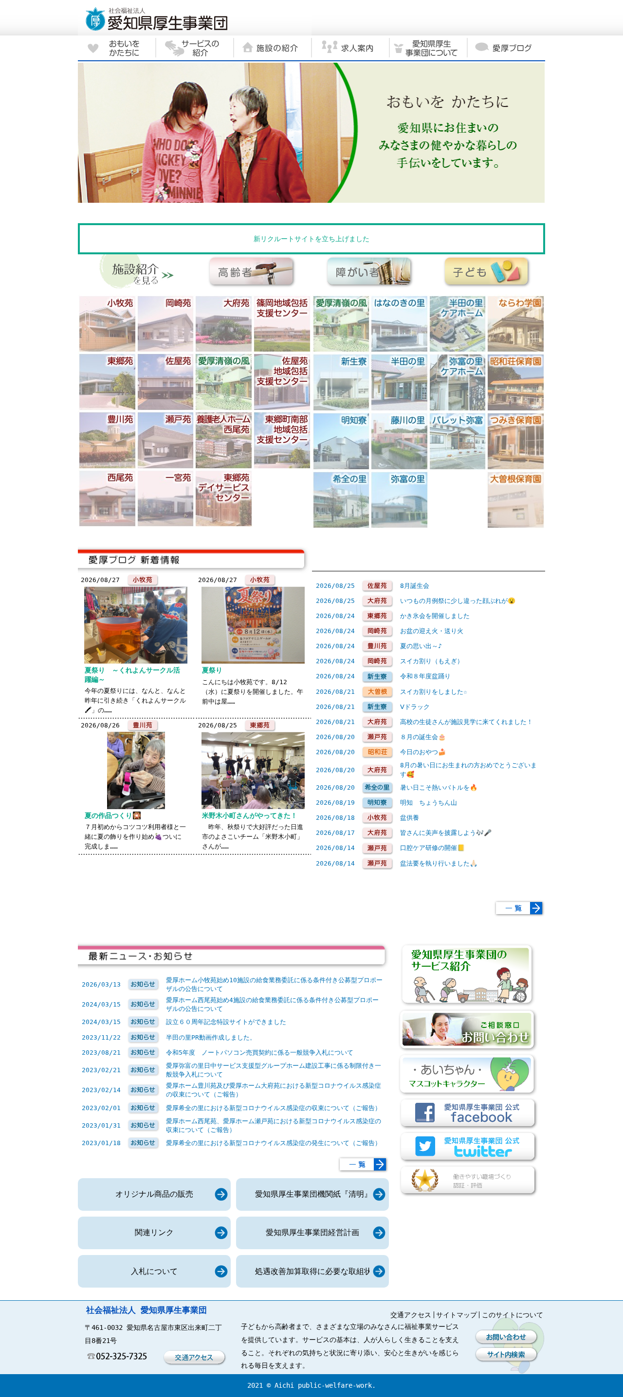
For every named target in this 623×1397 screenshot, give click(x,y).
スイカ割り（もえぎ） (431, 661)
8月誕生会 (414, 585)
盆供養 (409, 817)
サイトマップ (456, 1314)
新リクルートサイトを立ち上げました (311, 239)
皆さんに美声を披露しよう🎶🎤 (446, 832)
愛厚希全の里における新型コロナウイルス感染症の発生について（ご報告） (273, 1143)
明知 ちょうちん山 (428, 802)
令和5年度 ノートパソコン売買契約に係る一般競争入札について (259, 1052)
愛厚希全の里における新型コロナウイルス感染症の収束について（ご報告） (273, 1108)
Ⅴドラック (415, 706)
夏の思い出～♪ (421, 646)
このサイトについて (512, 1314)
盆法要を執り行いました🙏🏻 (438, 863)
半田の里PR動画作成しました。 (211, 1037)
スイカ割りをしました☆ (433, 691)
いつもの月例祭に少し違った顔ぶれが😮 (457, 600)
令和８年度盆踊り (425, 676)
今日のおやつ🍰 (423, 752)
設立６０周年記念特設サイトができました (226, 1022)
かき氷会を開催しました (435, 615)
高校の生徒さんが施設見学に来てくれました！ (466, 721)
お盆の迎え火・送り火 (431, 631)
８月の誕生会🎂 (423, 737)
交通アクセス (410, 1314)
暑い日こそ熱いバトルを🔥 (438, 787)
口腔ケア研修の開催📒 (432, 847)
